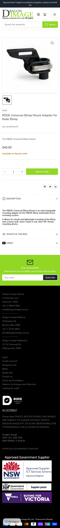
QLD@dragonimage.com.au (15, 332)
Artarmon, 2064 (10, 301)
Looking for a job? (11, 388)
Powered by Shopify (44, 519)
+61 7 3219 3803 (11, 328)
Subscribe (50, 277)
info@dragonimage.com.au (15, 309)
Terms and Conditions (12, 380)
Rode (4, 110)
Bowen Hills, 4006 (11, 325)
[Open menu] (54, 14)
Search (52, 24)
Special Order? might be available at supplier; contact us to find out (30, 3)
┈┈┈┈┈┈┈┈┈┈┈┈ (10, 313)
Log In (5, 357)
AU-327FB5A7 (9, 410)
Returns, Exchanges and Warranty (19, 384)
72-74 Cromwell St (11, 344)
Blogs (5, 368)
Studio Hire (7, 372)
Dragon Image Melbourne (14, 340)
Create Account (9, 361)
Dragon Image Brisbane (13, 317)
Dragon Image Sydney (13, 294)
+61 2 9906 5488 (11, 305)
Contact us (7, 376)
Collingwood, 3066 (11, 348)
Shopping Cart (9, 365)
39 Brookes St (9, 321)
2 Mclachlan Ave (10, 297)
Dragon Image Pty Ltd (24, 519)
